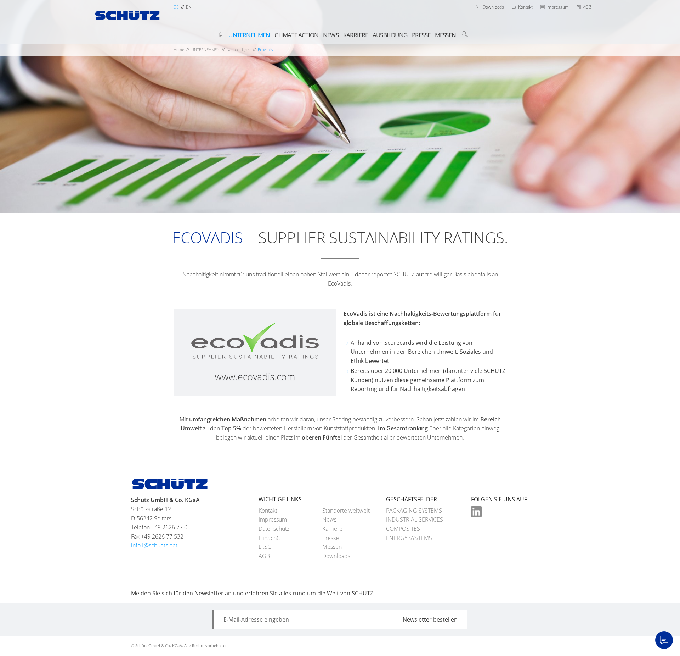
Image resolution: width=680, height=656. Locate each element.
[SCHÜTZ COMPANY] (127, 20)
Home (179, 49)
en (189, 7)
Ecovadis (265, 49)
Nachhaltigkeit (239, 49)
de (176, 7)
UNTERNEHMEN (205, 49)
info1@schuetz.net (154, 545)
